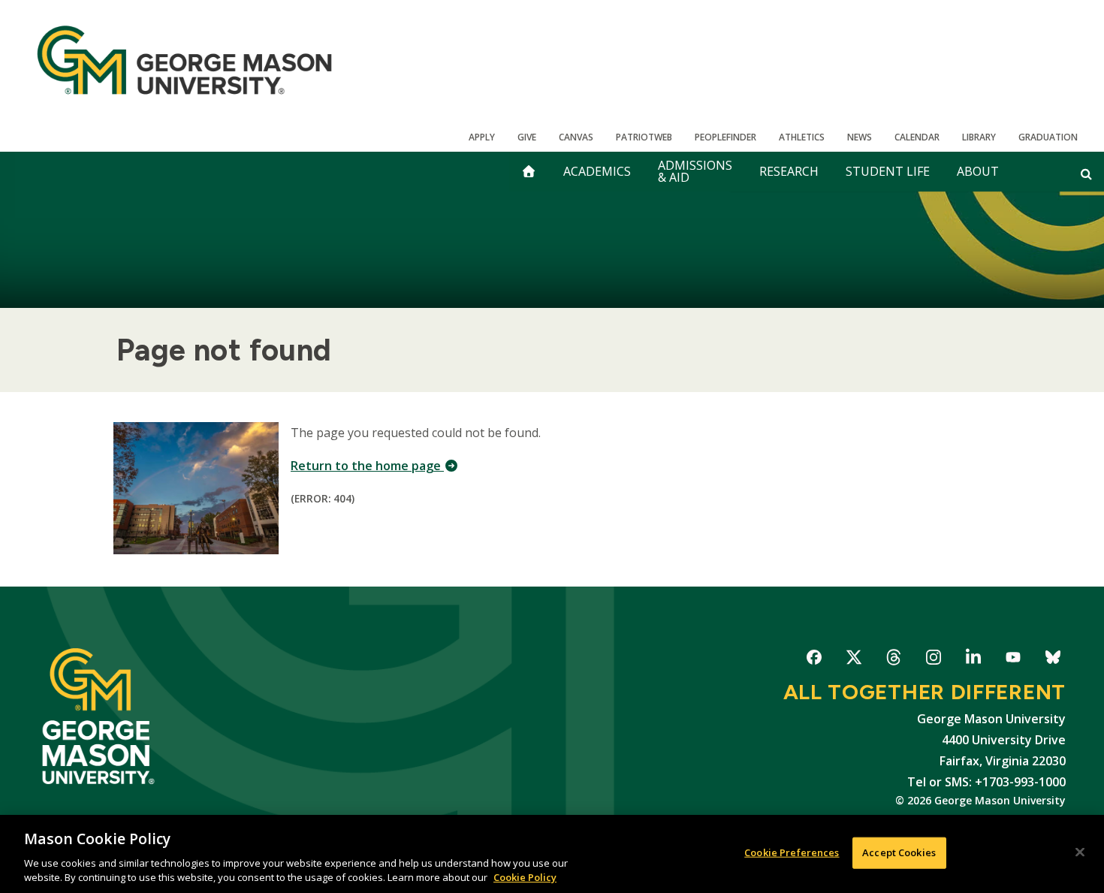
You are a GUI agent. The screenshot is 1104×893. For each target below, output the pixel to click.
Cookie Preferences (791, 852)
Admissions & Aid (695, 171)
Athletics (802, 137)
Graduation (1048, 137)
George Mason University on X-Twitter (853, 660)
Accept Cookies (899, 852)
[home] (528, 172)
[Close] (1079, 852)
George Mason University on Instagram (933, 660)
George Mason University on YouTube (1013, 660)
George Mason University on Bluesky (1052, 660)
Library (979, 137)
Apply (482, 137)
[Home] (184, 60)
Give (526, 137)
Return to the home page (367, 465)
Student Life (888, 171)
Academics (597, 171)
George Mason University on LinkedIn (973, 660)
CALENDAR (917, 137)
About (978, 171)
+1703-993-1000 (1020, 782)
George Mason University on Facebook (814, 660)
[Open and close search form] (1086, 173)
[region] (552, 854)
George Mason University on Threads (893, 660)
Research (789, 171)
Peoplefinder (725, 137)
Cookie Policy (525, 877)
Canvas (576, 137)
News (859, 137)
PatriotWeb (644, 137)
